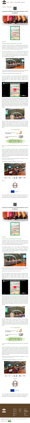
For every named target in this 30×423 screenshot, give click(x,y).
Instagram (20, 410)
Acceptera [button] (9, 421)
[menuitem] (4, 2)
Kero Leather (15, 411)
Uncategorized (13, 210)
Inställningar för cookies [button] (4, 421)
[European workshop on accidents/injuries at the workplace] (15, 204)
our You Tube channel (19, 161)
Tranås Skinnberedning (15, 413)
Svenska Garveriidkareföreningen (20, 14)
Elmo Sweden (15, 410)
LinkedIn (20, 411)
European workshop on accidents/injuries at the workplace (15, 12)
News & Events (13, 14)
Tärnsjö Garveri (14, 415)
